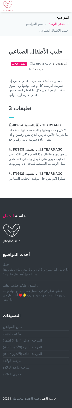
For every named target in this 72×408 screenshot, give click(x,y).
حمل (6, 264)
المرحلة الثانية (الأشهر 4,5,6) (22, 347)
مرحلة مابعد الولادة (16, 367)
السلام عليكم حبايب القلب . (20, 285)
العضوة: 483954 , (36, 125)
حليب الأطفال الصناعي (53, 30)
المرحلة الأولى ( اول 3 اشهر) (22, 340)
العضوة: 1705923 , (37, 173)
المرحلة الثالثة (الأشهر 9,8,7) (22, 354)
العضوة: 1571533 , (37, 149)
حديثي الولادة (57, 23)
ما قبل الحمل (12, 334)
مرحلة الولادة (12, 361)
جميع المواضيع (35, 23)
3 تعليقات (38, 69)
